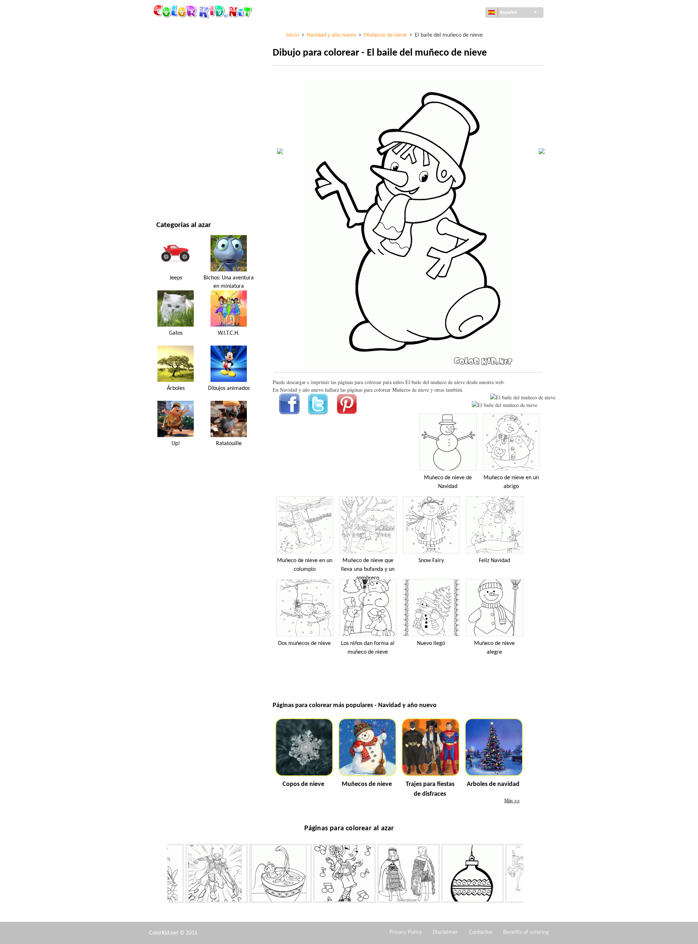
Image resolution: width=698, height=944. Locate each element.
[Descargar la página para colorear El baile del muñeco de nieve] (504, 405)
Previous (161, 874)
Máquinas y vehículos (182, 29)
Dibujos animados (178, 88)
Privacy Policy (405, 932)
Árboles (176, 388)
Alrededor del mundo (183, 44)
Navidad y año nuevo (181, 163)
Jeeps (175, 278)
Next (529, 874)
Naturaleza (170, 192)
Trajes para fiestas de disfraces (430, 789)
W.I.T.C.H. (229, 333)
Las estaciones (173, 118)
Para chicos (170, 133)
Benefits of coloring (526, 932)
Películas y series (177, 178)
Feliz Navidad (494, 561)
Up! (176, 444)
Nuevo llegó (431, 643)
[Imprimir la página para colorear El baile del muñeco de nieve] (522, 397)
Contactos (480, 932)
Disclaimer (445, 932)
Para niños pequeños (181, 148)
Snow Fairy (431, 561)
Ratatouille (229, 444)
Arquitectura (173, 58)
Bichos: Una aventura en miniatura (229, 282)
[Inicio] (203, 11)
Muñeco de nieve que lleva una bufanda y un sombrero (367, 569)
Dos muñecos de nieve (304, 643)
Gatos (175, 333)
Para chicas (170, 103)
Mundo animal (174, 73)
